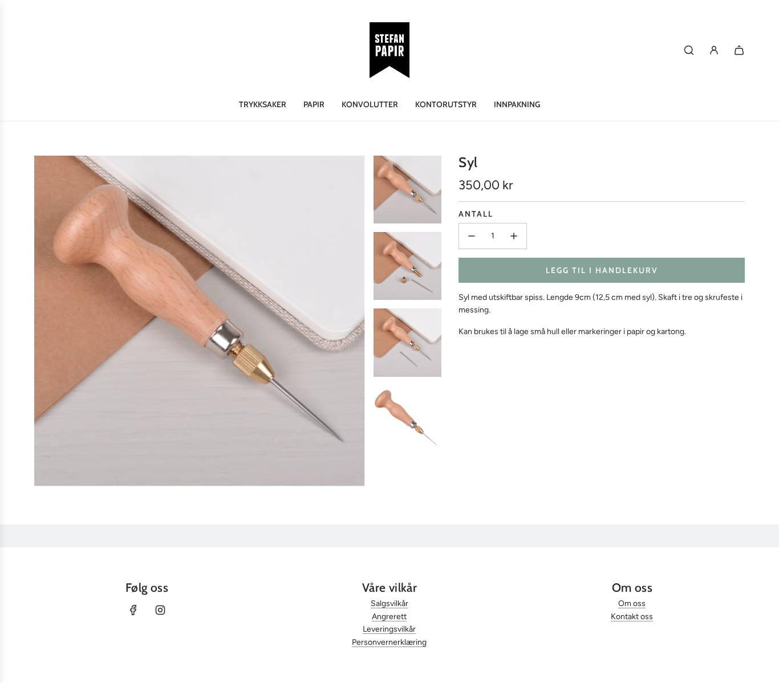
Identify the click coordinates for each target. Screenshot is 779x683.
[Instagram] (160, 610)
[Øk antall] (513, 236)
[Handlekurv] (739, 50)
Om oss (632, 603)
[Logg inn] (714, 50)
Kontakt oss (632, 616)
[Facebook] (133, 610)
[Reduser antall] (471, 236)
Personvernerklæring (389, 642)
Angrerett (389, 616)
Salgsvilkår (389, 603)
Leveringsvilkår (389, 629)
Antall (476, 214)
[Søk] (688, 50)
